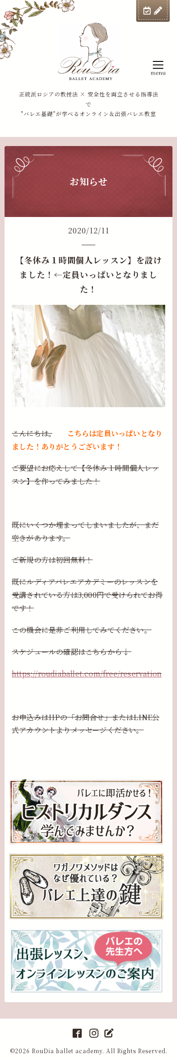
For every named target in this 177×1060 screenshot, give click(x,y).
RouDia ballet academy (67, 1051)
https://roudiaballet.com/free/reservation (87, 673)
